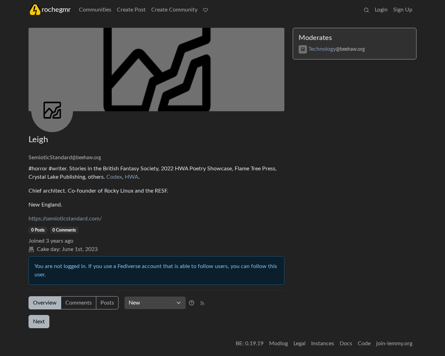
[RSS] (202, 303)
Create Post (131, 10)
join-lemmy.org (394, 343)
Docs (346, 343)
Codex (114, 177)
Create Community (174, 10)
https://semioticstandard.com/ (65, 218)
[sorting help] (191, 303)
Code (364, 343)
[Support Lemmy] (205, 10)
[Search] (366, 10)
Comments (78, 303)
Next (39, 321)
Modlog (278, 343)
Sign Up (402, 10)
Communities (95, 10)
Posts (107, 303)
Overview (45, 303)
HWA (131, 177)
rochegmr (56, 9)
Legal (299, 343)
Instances (322, 343)
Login (381, 10)
